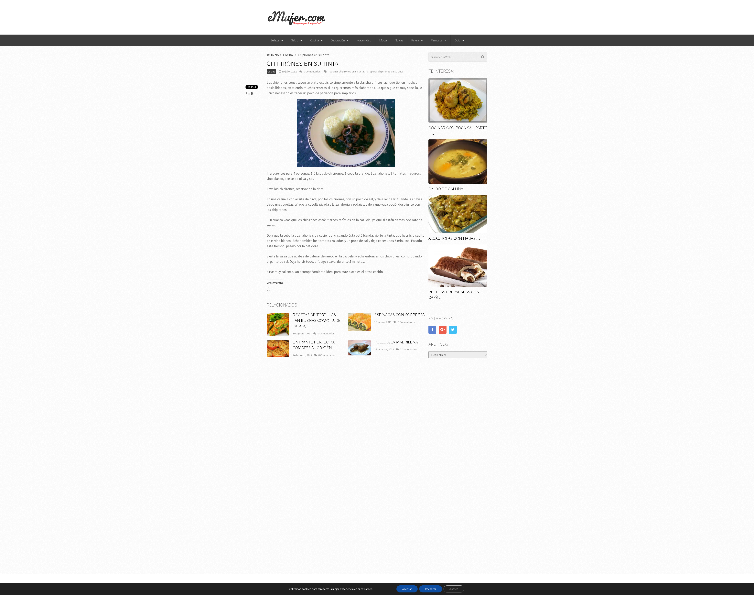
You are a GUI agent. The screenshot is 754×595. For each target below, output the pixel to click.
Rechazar (430, 589)
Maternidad (364, 40)
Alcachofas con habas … (454, 238)
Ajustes (453, 589)
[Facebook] (432, 330)
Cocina (314, 40)
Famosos (437, 40)
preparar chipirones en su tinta (385, 71)
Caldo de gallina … (448, 189)
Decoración (338, 40)
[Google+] (443, 330)
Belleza (275, 40)
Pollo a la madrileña (396, 342)
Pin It (249, 93)
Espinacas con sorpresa (399, 315)
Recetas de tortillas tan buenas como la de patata (317, 321)
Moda (383, 40)
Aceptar (407, 589)
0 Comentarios (312, 71)
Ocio (457, 40)
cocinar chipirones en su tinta (346, 71)
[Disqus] (346, 418)
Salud (294, 40)
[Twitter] (453, 330)
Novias (399, 40)
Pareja (415, 40)
